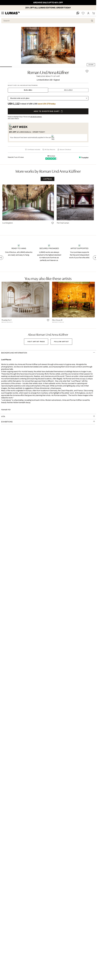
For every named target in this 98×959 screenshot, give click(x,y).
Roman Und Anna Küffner (48, 72)
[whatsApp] (77, 13)
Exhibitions (7, 422)
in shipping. (36, 116)
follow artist (61, 341)
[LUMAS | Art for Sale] (12, 13)
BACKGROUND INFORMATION (14, 353)
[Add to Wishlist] (87, 71)
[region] (48, 207)
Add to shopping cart (47, 111)
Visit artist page (36, 341)
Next (95, 257)
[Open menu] (2, 13)
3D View (90, 64)
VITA (3, 416)
